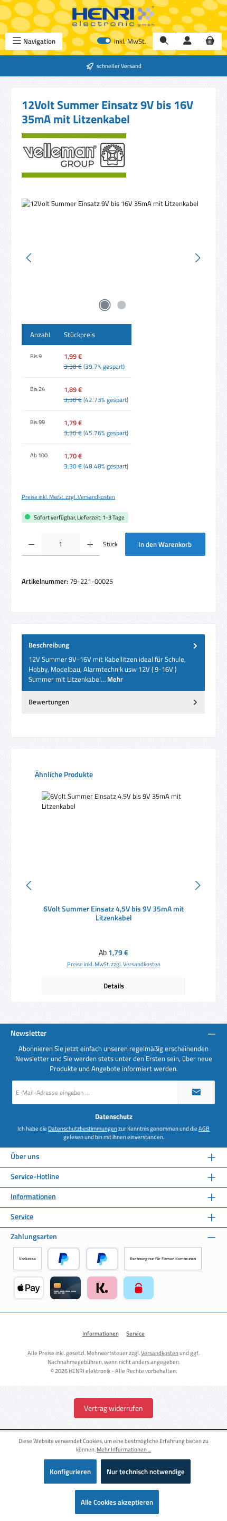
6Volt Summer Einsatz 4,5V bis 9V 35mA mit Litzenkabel (113, 914)
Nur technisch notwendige (146, 1471)
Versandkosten (159, 1352)
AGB (204, 1128)
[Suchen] (164, 41)
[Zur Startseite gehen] (113, 16)
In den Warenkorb (165, 544)
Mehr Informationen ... (124, 1449)
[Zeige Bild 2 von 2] (122, 305)
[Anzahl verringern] (31, 544)
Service (22, 1216)
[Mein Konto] (187, 41)
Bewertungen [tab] (49, 701)
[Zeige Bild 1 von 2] (105, 305)
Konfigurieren (70, 1471)
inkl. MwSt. (122, 41)
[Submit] (196, 1092)
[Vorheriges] (29, 258)
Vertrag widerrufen (113, 1408)
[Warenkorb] (210, 41)
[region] (113, 258)
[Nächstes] (197, 258)
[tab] (113, 662)
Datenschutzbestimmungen (82, 1128)
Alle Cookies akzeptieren (117, 1502)
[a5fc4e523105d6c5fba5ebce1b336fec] (113, 258)
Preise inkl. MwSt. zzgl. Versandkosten (68, 497)
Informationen (33, 1196)
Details (113, 985)
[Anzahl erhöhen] (90, 544)
